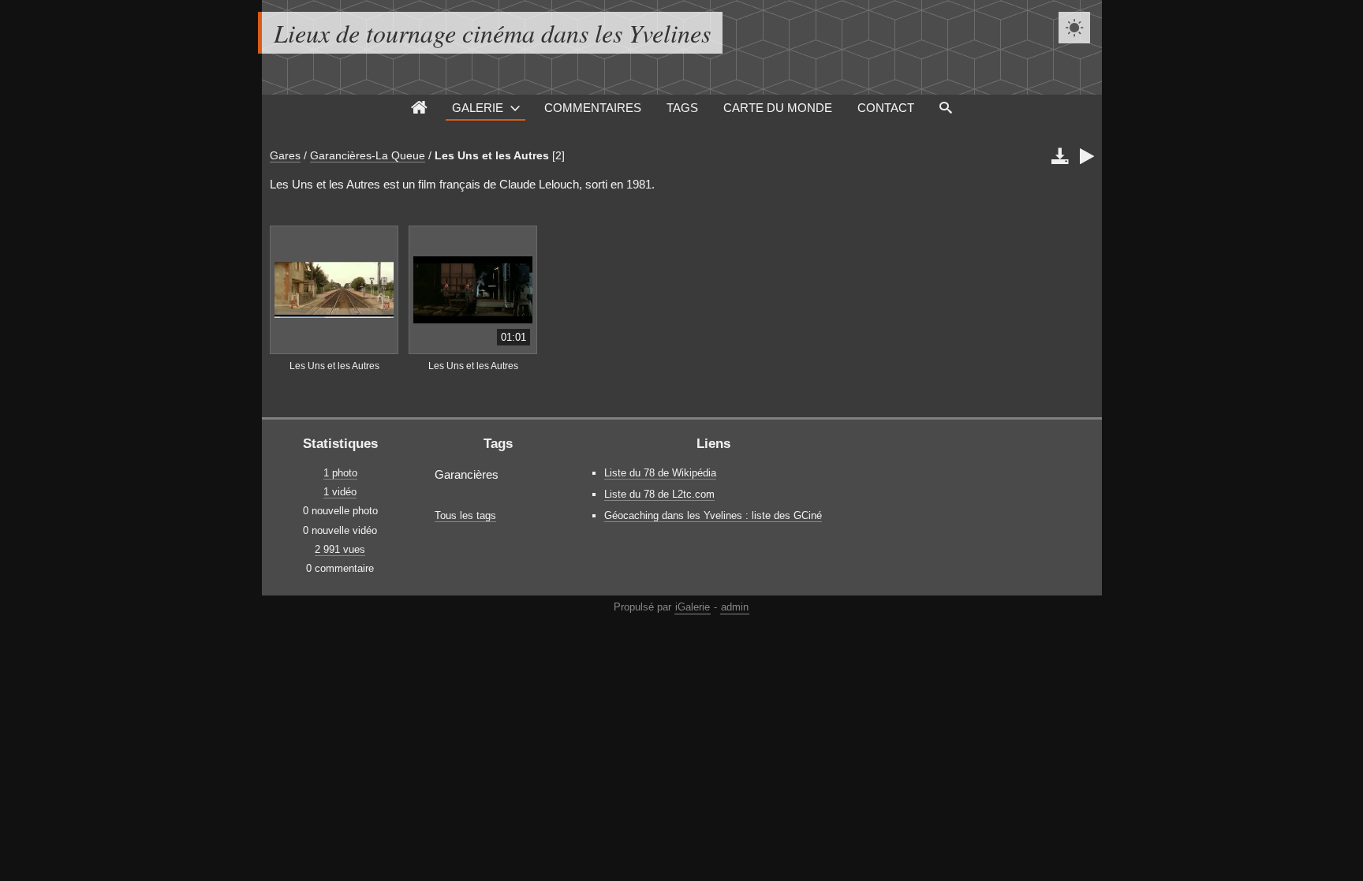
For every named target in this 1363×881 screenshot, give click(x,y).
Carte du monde (777, 107)
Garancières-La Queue (367, 155)
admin (735, 607)
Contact (885, 107)
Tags (682, 107)
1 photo (340, 473)
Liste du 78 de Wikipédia (660, 473)
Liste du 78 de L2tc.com (659, 494)
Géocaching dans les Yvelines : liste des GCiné (713, 515)
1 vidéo (340, 492)
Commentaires (592, 107)
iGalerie (692, 607)
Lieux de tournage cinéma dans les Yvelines (492, 33)
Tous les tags (465, 515)
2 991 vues (340, 549)
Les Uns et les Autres (492, 155)
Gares (285, 155)
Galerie (477, 107)
